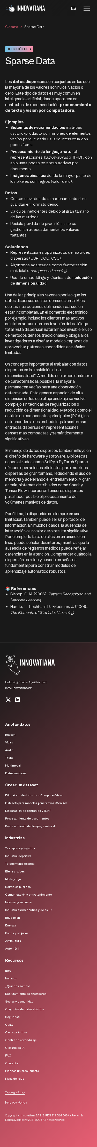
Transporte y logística (20, 848)
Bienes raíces (15, 871)
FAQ (8, 1055)
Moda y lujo (13, 879)
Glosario (11, 27)
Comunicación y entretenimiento (28, 894)
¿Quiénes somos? (17, 986)
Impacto (10, 978)
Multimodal (13, 765)
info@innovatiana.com (18, 688)
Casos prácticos (16, 1032)
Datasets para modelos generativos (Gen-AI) (36, 803)
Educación (12, 918)
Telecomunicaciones (19, 864)
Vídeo (9, 742)
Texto (9, 758)
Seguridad (12, 1017)
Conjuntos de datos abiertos (24, 1009)
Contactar (12, 1063)
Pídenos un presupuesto (22, 1071)
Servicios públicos (18, 887)
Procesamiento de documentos (27, 818)
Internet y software (18, 902)
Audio (9, 750)
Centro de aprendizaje (21, 1040)
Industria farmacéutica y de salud (28, 910)
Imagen (10, 734)
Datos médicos (15, 773)
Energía (10, 925)
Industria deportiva (18, 856)
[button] (73, 8)
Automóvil (12, 948)
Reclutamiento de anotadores (25, 994)
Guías (9, 1024)
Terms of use (15, 1093)
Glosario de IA (15, 1048)
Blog (8, 970)
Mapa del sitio (14, 1078)
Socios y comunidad (19, 1001)
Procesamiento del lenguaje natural (30, 826)
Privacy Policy (16, 1102)
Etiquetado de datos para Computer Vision (34, 795)
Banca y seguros (16, 933)
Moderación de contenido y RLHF (28, 811)
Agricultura (13, 941)
